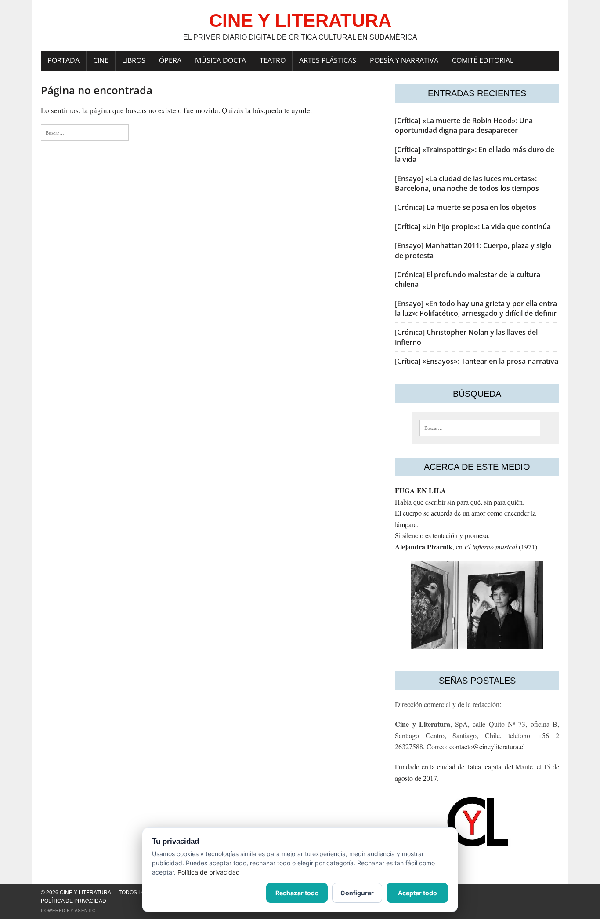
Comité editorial (482, 60)
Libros (133, 60)
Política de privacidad (73, 901)
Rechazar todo (297, 893)
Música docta (220, 60)
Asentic (85, 910)
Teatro (273, 60)
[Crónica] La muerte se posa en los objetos (465, 207)
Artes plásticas (327, 60)
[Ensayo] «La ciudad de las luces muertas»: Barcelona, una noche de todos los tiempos (467, 183)
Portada (63, 60)
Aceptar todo (417, 893)
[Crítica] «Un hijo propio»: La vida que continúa (473, 226)
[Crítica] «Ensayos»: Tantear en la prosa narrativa (476, 361)
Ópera (170, 60)
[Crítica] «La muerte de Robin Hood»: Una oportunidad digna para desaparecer (464, 125)
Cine (100, 60)
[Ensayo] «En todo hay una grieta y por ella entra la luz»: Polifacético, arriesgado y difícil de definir (476, 308)
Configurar (357, 893)
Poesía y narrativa (404, 60)
